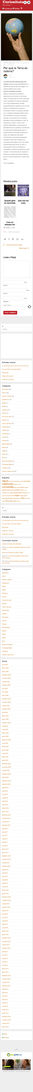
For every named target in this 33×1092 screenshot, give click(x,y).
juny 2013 (5, 996)
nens (3, 495)
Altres (3, 393)
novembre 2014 (6, 941)
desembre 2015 (6, 897)
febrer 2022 (5, 746)
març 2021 (5, 753)
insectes (4, 493)
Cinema (4, 413)
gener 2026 (5, 671)
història (21, 490)
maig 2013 (5, 999)
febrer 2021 (5, 757)
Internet (4, 437)
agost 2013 (5, 989)
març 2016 (5, 886)
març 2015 (5, 927)
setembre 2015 (6, 907)
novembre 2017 (6, 818)
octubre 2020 (6, 770)
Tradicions (5, 468)
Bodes (4, 406)
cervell (15, 484)
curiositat (19, 484)
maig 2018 (5, 798)
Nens (3, 457)
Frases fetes (5, 427)
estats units (6, 490)
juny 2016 (5, 876)
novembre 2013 (6, 979)
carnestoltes (26, 481)
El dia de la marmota (8, 379)
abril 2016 (5, 883)
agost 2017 (5, 828)
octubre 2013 (6, 982)
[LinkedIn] (22, 239)
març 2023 (5, 729)
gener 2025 (5, 695)
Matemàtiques (6, 444)
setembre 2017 (6, 825)
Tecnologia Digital (7, 464)
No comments (15, 232)
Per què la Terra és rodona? (15, 69)
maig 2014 (5, 958)
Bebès (4, 403)
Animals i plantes (7, 396)
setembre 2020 (6, 774)
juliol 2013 (5, 992)
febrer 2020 (5, 777)
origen (17, 495)
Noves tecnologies (7, 461)
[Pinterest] (13, 239)
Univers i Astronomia (9, 63)
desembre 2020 (6, 763)
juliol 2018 (5, 791)
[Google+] (18, 239)
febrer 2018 (5, 808)
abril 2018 (5, 801)
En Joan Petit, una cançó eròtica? (11, 369)
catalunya (7, 483)
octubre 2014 (6, 945)
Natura (4, 454)
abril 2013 (5, 1003)
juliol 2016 (5, 873)
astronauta (16, 481)
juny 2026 (5, 664)
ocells (12, 495)
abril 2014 (5, 962)
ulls (11, 501)
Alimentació (5, 389)
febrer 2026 (5, 668)
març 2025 (5, 692)
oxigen (22, 495)
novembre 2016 (6, 859)
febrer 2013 (5, 1010)
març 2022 (5, 743)
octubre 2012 (6, 1023)
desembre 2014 (6, 938)
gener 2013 (5, 1013)
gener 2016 (5, 893)
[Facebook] (9, 239)
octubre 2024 (6, 705)
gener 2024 (5, 719)
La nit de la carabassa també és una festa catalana (16, 548)
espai (26, 487)
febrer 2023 (5, 733)
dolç (15, 487)
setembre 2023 (6, 723)
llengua (15, 493)
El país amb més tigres (14, 544)
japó (12, 493)
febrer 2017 (5, 849)
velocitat (18, 501)
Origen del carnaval (7, 376)
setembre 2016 (6, 866)
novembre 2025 (6, 678)
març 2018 (5, 804)
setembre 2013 (6, 986)
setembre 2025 (6, 685)
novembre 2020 (6, 767)
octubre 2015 (6, 904)
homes (25, 490)
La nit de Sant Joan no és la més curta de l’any (15, 366)
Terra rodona (10, 65)
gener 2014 (5, 972)
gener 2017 (5, 852)
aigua (5, 480)
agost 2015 (5, 910)
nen (29, 492)
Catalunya (5, 410)
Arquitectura (5, 399)
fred (11, 490)
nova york (8, 495)
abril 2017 (5, 842)
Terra (7, 501)
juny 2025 (5, 688)
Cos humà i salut (6, 416)
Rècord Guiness (14, 498)
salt (20, 498)
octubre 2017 (6, 822)
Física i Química (6, 423)
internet (8, 492)
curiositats (8, 487)
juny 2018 (5, 794)
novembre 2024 (6, 702)
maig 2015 (5, 921)
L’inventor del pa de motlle (14, 245)
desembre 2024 (6, 699)
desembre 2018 (6, 781)
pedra (3, 498)
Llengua (4, 440)
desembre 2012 (6, 1016)
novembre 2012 (6, 1020)
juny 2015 (5, 917)
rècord (8, 498)
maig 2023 (5, 726)
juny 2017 (5, 835)
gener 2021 (5, 760)
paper (25, 495)
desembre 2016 (6, 856)
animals (11, 481)
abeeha (4, 544)
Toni (10, 75)
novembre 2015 (6, 900)
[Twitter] (5, 239)
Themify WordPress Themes (23, 1071)
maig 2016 (5, 880)
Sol (22, 497)
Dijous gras (5, 372)
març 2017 (5, 845)
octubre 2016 (6, 863)
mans (24, 493)
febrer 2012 (5, 1027)
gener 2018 (5, 811)
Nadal (3, 451)
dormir (23, 487)
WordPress (12, 1071)
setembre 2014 (6, 948)
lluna (20, 492)
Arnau (4, 552)
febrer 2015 (5, 931)
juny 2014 (5, 955)
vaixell (15, 501)
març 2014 (5, 965)
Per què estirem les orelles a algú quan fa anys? (15, 562)
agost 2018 (5, 787)
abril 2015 (5, 924)
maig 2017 (5, 839)
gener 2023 (5, 736)
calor (21, 481)
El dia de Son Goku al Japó (15, 552)
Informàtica (5, 434)
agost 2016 (5, 869)
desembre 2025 (6, 675)
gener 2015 (5, 934)
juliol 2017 (5, 832)
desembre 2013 (6, 975)
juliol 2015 (5, 914)
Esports (4, 420)
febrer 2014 (5, 969)
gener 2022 (5, 750)
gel (15, 490)
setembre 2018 (6, 784)
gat (13, 490)
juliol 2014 (5, 951)
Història (4, 430)
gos (18, 490)
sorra (25, 498)
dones (18, 487)
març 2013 (5, 1006)
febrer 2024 (5, 716)
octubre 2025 (6, 682)
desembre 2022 (6, 740)
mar (27, 493)
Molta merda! (15, 248)
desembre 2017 (6, 815)
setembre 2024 (6, 709)
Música (4, 447)
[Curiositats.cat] (16, 2)
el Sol (18, 63)
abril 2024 (5, 712)
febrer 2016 (5, 890)
